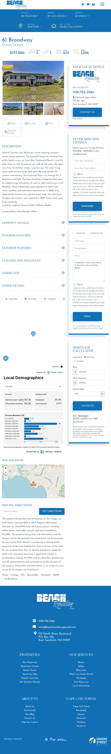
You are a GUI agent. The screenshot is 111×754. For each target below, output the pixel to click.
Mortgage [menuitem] (81, 678)
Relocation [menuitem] (81, 670)
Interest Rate (78, 389)
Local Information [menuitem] (81, 686)
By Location (56, 16)
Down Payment (79, 378)
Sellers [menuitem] (81, 666)
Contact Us (87, 112)
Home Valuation (71, 26)
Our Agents (77, 119)
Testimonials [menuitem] (30, 710)
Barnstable (32, 575)
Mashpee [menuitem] (81, 722)
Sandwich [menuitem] (81, 726)
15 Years (80, 361)
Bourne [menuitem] (81, 714)
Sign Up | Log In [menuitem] (30, 722)
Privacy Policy (99, 195)
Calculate (87, 406)
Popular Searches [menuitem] (29, 678)
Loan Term (77, 357)
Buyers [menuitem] (81, 662)
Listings (14, 575)
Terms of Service (94, 328)
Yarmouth (45, 575)
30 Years (90, 357)
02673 (56, 575)
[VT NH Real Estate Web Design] (98, 741)
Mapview (33, 26)
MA (23, 575)
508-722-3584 (83, 92)
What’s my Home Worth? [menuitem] (81, 674)
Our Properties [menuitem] (30, 662)
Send (87, 316)
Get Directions (51, 511)
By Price (81, 16)
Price (75, 367)
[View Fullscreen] (6, 478)
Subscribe (87, 206)
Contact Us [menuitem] (29, 718)
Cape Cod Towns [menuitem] (81, 706)
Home (5, 575)
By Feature (28, 16)
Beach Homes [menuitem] (29, 670)
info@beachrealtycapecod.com (57, 627)
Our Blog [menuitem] (29, 714)
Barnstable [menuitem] (81, 710)
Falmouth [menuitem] (81, 718)
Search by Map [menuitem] (29, 674)
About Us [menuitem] (29, 706)
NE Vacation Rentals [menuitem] (30, 682)
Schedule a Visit (96, 233)
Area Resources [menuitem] (81, 682)
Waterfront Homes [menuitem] (30, 666)
